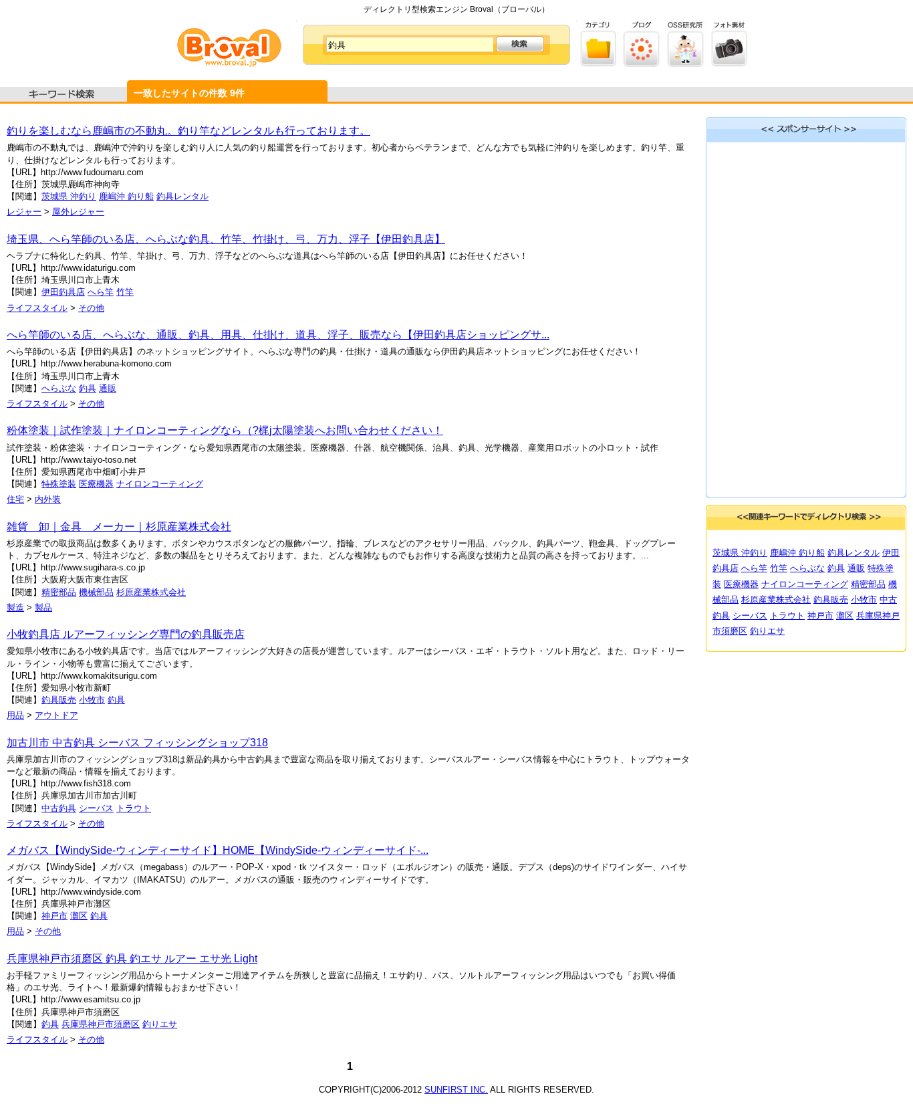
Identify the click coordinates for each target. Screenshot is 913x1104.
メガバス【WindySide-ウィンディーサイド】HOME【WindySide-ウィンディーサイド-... (217, 850)
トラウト (133, 808)
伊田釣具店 (63, 292)
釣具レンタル (182, 196)
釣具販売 (58, 700)
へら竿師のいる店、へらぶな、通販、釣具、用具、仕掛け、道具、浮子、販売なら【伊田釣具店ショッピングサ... (278, 334)
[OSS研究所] (685, 64)
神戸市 (54, 916)
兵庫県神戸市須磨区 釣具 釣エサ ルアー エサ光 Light (132, 958)
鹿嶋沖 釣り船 (126, 196)
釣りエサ (159, 1024)
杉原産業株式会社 (151, 592)
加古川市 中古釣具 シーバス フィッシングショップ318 (137, 742)
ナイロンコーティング (159, 484)
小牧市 (92, 700)
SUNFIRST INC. (456, 1090)
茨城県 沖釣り (68, 196)
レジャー (24, 212)
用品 (15, 715)
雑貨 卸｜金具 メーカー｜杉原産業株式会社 (119, 526)
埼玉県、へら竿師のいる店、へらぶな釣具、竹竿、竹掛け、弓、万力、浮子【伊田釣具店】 (226, 239)
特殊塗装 (58, 484)
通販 (107, 388)
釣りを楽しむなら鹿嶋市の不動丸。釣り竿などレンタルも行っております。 (188, 130)
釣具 (87, 388)
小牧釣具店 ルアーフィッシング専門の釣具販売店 (126, 634)
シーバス (96, 808)
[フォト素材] (729, 64)
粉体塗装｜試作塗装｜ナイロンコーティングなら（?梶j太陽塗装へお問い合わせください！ (225, 430)
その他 (91, 308)
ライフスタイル (37, 308)
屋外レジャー (78, 212)
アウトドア (56, 715)
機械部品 (96, 592)
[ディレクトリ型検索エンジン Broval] (229, 64)
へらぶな (58, 388)
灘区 (79, 916)
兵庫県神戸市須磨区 (100, 1024)
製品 (43, 607)
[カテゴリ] (598, 64)
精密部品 (58, 592)
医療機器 (96, 484)
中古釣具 (58, 808)
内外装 (48, 499)
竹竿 (125, 292)
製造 (15, 607)
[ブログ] (642, 64)
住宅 (15, 499)
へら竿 (101, 292)
